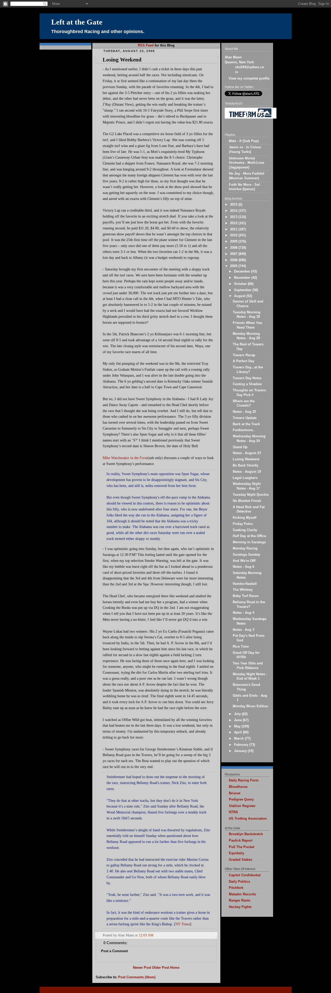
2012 (234, 223)
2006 (234, 260)
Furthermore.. (244, 430)
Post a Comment (114, 951)
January (241, 751)
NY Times (182, 924)
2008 (234, 248)
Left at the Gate (76, 22)
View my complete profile (249, 78)
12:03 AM (146, 935)
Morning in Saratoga (249, 542)
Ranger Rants (239, 900)
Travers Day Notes (247, 378)
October (241, 284)
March (239, 738)
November (242, 278)
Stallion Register (242, 806)
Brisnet (234, 793)
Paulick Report (240, 840)
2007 (234, 254)
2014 (234, 211)
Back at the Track (246, 424)
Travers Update (245, 418)
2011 (234, 229)
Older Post (160, 967)
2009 (234, 241)
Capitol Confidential (245, 875)
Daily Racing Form (244, 780)
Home (174, 967)
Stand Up (240, 447)
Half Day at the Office (249, 536)
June (238, 720)
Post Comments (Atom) (136, 977)
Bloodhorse (238, 787)
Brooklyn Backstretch (246, 834)
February (241, 745)
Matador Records (242, 894)
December (242, 271)
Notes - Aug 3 (243, 630)
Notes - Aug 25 (244, 412)
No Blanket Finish (247, 501)
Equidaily (236, 853)
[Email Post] (213, 935)
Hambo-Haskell (245, 584)
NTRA (233, 812)
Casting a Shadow (247, 384)
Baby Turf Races (246, 596)
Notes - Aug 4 (243, 613)
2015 (234, 204)
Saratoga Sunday (246, 554)
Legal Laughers (245, 478)
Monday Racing (245, 548)
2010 (234, 235)
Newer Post (142, 967)
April (238, 732)
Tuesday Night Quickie (251, 494)
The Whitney (243, 590)
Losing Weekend (122, 60)
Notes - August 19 (247, 472)
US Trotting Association (248, 818)
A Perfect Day (243, 361)
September (243, 290)
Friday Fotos (243, 524)
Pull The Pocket (241, 847)
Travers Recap (244, 355)
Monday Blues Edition (250, 706)
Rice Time (241, 646)
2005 (234, 266)
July (238, 714)
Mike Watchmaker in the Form (125, 458)
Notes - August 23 (247, 453)
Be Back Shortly (245, 465)
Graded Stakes (240, 860)
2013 (234, 217)
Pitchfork (236, 888)
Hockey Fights (240, 907)
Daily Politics (239, 881)
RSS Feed (146, 45)
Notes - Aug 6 (243, 567)
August (240, 296)
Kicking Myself (244, 517)
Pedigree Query (241, 799)
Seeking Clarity (245, 530)
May (238, 726)
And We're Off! (244, 561)
